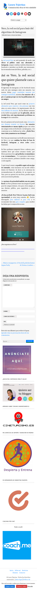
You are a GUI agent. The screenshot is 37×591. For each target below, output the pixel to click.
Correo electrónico (10, 316)
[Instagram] (22, 15)
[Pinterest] (15, 15)
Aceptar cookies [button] (10, 586)
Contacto (22, 573)
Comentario (7, 285)
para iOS (26, 200)
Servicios (25, 570)
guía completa (20, 202)
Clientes (15, 573)
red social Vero (8, 60)
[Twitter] (11, 15)
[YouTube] (25, 15)
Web (5, 321)
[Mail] (29, 15)
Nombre (6, 311)
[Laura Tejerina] (18, 6)
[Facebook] (7, 15)
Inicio (11, 570)
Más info (30, 586)
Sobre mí (18, 570)
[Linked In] (18, 15)
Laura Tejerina (18, 35)
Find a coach (18, 527)
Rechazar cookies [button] (21, 586)
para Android (15, 200)
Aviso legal (18, 580)
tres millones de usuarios (9, 111)
